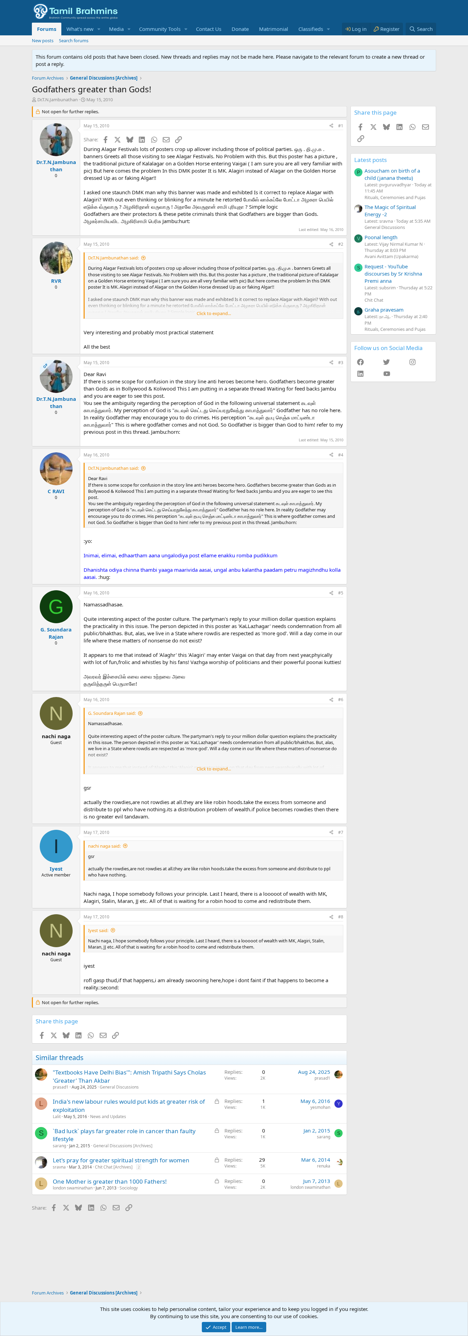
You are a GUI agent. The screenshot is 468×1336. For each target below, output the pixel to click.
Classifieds (310, 28)
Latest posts (370, 160)
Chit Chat (374, 300)
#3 (340, 362)
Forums (46, 28)
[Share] (331, 126)
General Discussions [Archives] (122, 1146)
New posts (42, 40)
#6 (340, 699)
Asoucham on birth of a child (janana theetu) (392, 174)
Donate (240, 28)
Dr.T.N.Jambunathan (57, 99)
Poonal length (381, 237)
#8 (340, 917)
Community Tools (160, 28)
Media (116, 28)
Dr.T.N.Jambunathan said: (113, 258)
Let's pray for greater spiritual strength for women (121, 1160)
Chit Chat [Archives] (114, 1167)
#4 (340, 455)
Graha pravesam (384, 309)
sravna (59, 1167)
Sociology (129, 1188)
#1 (340, 126)
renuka (323, 1166)
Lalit (57, 1116)
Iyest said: (98, 930)
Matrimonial (273, 28)
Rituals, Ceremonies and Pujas (395, 197)
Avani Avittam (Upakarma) (391, 256)
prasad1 (61, 1087)
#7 (340, 832)
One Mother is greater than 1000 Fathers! (110, 1181)
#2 (340, 244)
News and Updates (108, 1116)
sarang (59, 1146)
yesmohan (320, 1107)
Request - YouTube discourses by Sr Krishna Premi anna (393, 273)
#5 (340, 593)
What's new (80, 28)
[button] (99, 29)
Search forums (73, 40)
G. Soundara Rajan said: (112, 713)
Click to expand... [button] (214, 313)
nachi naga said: (104, 846)
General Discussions (119, 1087)
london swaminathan (73, 1188)
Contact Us (208, 28)
